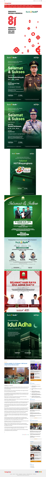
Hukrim (15, 5)
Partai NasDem (32, 467)
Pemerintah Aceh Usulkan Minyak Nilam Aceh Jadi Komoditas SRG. (35, 415)
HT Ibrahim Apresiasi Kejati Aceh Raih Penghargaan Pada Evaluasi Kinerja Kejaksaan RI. (36, 413)
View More (35, 461)
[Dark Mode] (41, 0)
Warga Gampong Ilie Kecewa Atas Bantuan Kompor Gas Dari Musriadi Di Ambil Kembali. (36, 394)
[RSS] (41, 472)
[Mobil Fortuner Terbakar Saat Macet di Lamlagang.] (32, 455)
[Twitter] (37, 472)
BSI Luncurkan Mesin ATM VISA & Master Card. (37, 389)
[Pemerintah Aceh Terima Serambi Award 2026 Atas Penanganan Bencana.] (35, 367)
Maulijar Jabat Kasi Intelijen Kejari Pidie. (37, 377)
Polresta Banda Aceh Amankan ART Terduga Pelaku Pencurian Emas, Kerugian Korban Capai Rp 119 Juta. (35, 431)
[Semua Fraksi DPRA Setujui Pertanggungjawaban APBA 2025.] (32, 374)
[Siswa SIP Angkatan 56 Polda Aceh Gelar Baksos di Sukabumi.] (36, 405)
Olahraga (31, 5)
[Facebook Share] (22, 434)
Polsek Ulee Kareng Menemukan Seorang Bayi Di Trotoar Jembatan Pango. (36, 391)
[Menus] (4, 0)
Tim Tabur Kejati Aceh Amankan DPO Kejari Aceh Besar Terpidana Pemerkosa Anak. (35, 434)
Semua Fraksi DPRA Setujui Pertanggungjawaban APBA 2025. (37, 374)
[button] (40, 0)
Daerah (9, 5)
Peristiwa (28, 5)
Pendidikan (24, 5)
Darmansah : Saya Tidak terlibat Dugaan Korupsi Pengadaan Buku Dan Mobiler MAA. (36, 397)
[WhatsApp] (39, 472)
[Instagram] (38, 472)
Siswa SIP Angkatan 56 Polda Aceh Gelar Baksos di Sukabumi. (35, 410)
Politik (18, 5)
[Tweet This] (24, 434)
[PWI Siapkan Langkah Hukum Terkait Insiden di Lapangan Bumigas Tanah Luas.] (35, 448)
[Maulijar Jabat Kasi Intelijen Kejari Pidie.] (32, 377)
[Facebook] (35, 472)
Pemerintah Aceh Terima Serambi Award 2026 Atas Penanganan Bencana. (35, 371)
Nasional (12, 5)
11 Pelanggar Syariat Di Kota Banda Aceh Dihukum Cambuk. (35, 436)
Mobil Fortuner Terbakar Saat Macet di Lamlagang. (38, 455)
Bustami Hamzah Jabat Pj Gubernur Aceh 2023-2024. (36, 386)
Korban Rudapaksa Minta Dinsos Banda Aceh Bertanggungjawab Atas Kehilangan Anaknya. (38, 458)
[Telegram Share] (26, 434)
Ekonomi (21, 5)
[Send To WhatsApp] (28, 434)
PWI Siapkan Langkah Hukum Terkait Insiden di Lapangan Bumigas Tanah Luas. (35, 452)
